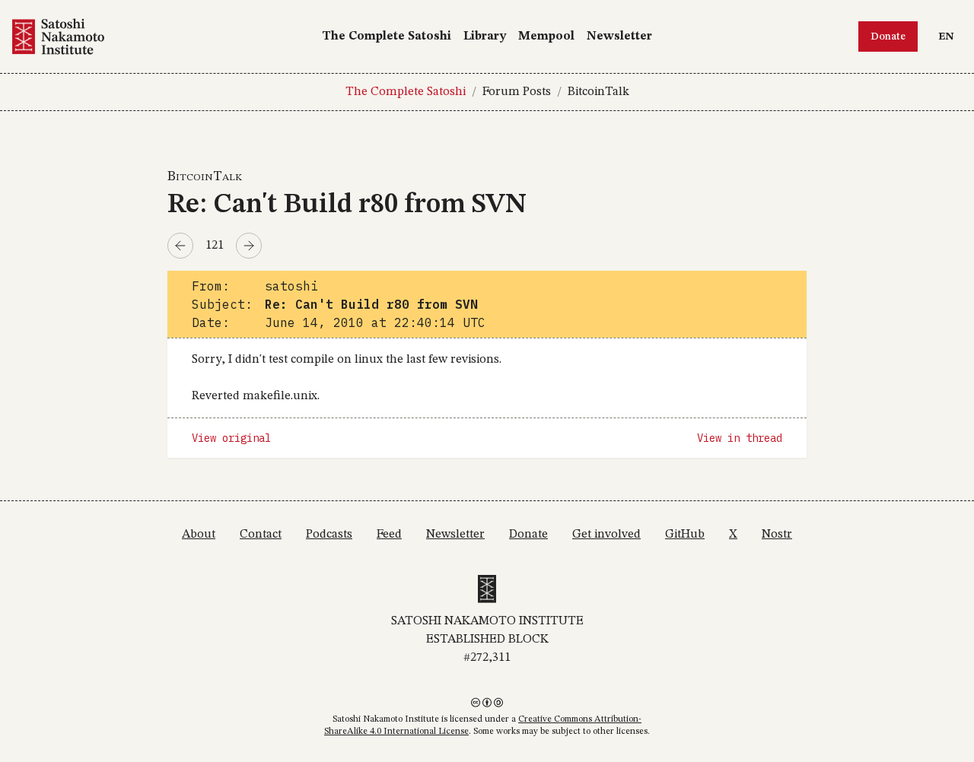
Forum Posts (516, 92)
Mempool (546, 36)
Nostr (777, 535)
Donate (888, 36)
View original (231, 438)
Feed (389, 535)
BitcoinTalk (598, 92)
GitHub (685, 535)
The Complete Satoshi (386, 36)
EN (949, 36)
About (198, 535)
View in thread (739, 438)
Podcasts (329, 535)
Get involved (606, 535)
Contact (261, 535)
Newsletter (619, 36)
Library (484, 36)
